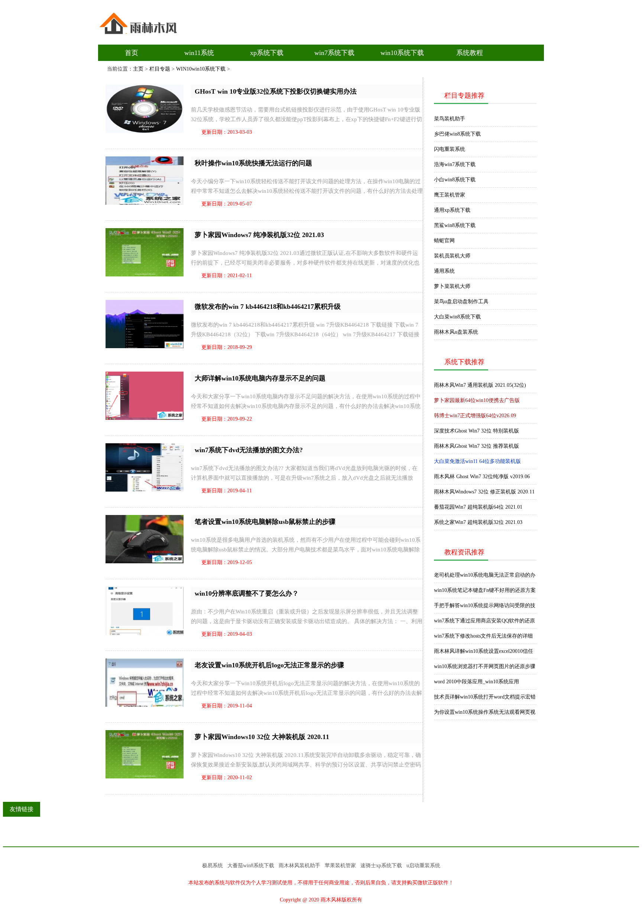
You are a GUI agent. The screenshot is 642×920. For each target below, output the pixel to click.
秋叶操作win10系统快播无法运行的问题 (253, 163)
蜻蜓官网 (444, 240)
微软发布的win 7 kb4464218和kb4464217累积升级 (268, 306)
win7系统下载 (334, 52)
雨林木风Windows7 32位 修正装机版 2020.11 (484, 492)
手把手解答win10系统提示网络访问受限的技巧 (484, 608)
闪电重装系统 (449, 149)
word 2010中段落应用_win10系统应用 (476, 681)
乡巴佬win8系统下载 (457, 134)
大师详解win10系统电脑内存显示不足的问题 (260, 378)
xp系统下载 (266, 52)
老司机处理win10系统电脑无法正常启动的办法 (484, 577)
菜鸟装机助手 (449, 119)
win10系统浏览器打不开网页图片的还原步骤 (484, 666)
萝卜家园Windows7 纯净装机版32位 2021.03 (259, 235)
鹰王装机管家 (449, 195)
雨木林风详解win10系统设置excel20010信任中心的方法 (483, 653)
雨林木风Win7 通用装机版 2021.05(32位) (480, 385)
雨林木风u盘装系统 (456, 332)
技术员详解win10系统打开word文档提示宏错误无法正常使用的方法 (485, 699)
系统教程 (469, 52)
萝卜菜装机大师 (452, 286)
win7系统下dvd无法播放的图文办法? (249, 450)
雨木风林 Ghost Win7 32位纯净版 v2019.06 (482, 476)
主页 (138, 69)
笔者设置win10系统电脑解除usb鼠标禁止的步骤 (265, 521)
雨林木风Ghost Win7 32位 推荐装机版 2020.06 (476, 448)
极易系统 (212, 865)
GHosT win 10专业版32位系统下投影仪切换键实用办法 (276, 91)
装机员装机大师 (452, 256)
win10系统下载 (402, 52)
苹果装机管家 (340, 865)
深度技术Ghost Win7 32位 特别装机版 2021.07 (476, 433)
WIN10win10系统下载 (201, 69)
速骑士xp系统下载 (381, 865)
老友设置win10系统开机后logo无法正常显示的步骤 (269, 665)
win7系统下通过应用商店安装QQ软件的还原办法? (484, 623)
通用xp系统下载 (452, 210)
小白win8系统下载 (455, 179)
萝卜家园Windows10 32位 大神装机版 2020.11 (262, 737)
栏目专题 (159, 69)
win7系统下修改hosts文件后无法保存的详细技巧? (483, 638)
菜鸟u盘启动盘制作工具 (461, 301)
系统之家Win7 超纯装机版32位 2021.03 (478, 522)
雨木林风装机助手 (299, 865)
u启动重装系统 (423, 865)
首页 (131, 52)
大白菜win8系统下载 (457, 317)
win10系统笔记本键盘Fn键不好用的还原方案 (485, 590)
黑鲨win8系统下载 (455, 225)
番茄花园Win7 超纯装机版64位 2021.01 (478, 507)
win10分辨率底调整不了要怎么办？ (247, 593)
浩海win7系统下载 (455, 164)
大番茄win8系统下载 (250, 865)
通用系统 (444, 271)
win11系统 (199, 52)
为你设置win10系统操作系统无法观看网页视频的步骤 (484, 714)
